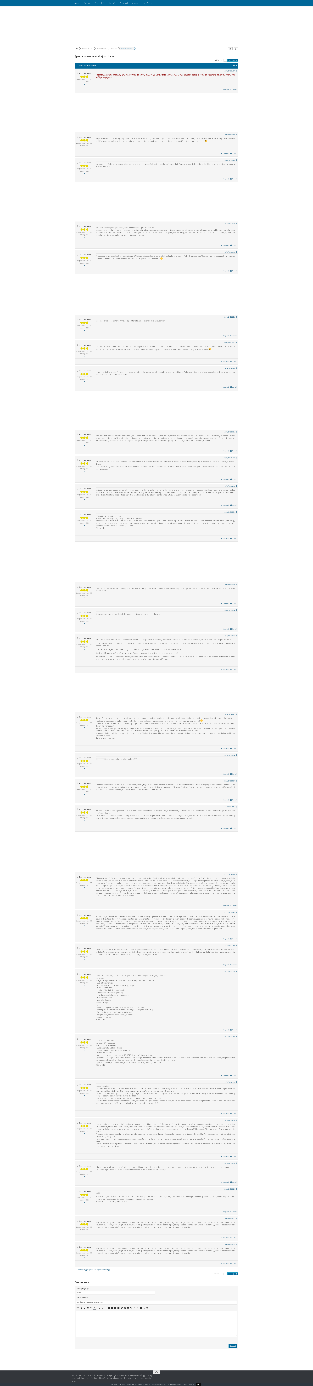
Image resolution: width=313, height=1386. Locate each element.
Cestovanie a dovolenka (129, 3)
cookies (142, 1384)
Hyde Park (146, 3)
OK (198, 1384)
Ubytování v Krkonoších (87, 1375)
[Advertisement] (156, 24)
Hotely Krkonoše (100, 1378)
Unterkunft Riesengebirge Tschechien (110, 1375)
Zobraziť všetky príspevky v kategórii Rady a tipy (92, 1270)
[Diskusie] (77, 48)
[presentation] (78, 1307)
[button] (78, 1307)
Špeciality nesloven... (127, 48)
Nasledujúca (232, 60)
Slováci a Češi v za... (87, 48)
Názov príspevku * (83, 1298)
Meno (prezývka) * (83, 1289)
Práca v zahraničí (108, 3)
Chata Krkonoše (87, 1378)
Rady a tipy (114, 48)
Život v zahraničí (90, 3)
